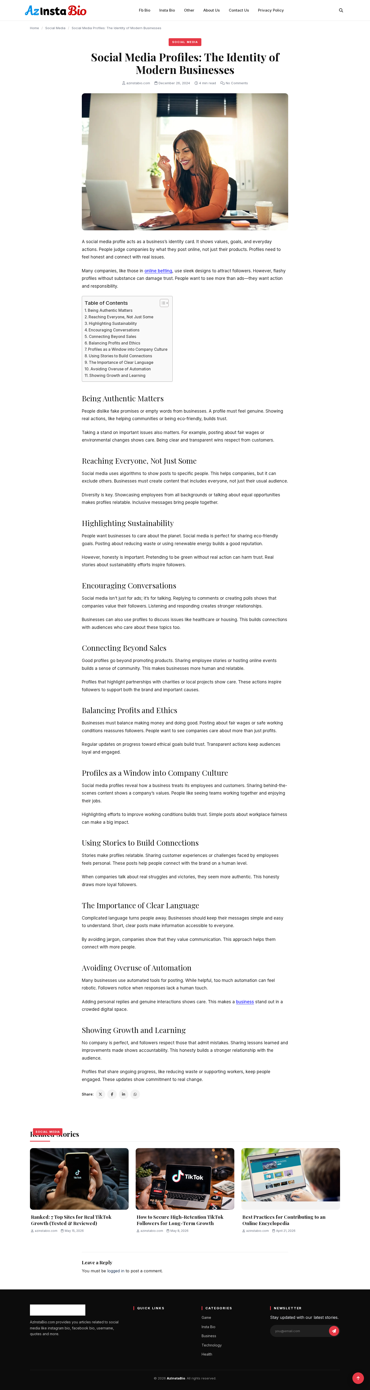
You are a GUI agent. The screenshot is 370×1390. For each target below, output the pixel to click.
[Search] (341, 10)
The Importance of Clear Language (121, 362)
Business (209, 1336)
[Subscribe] (334, 1331)
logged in (115, 1270)
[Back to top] (358, 1378)
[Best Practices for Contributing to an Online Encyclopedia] (290, 1179)
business (245, 1001)
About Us (211, 10)
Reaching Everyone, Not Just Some (121, 317)
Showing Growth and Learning (117, 375)
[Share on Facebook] (112, 1094)
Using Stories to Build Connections (120, 356)
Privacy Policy (271, 10)
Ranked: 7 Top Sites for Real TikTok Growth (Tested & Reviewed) (71, 1219)
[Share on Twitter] (100, 1094)
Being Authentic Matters (110, 310)
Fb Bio (144, 10)
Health (207, 1354)
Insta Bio (167, 10)
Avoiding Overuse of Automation (120, 369)
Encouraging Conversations (114, 330)
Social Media (55, 28)
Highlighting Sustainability (113, 323)
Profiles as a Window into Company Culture (127, 349)
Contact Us (239, 10)
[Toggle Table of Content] (161, 303)
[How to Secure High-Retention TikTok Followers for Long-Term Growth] (185, 1179)
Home (34, 28)
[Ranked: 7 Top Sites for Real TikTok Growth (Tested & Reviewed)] (79, 1179)
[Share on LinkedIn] (123, 1094)
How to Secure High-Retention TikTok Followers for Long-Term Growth (180, 1219)
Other (189, 10)
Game (206, 1317)
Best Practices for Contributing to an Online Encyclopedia (283, 1219)
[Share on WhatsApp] (135, 1094)
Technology (212, 1345)
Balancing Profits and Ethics (114, 343)
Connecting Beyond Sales (112, 336)
